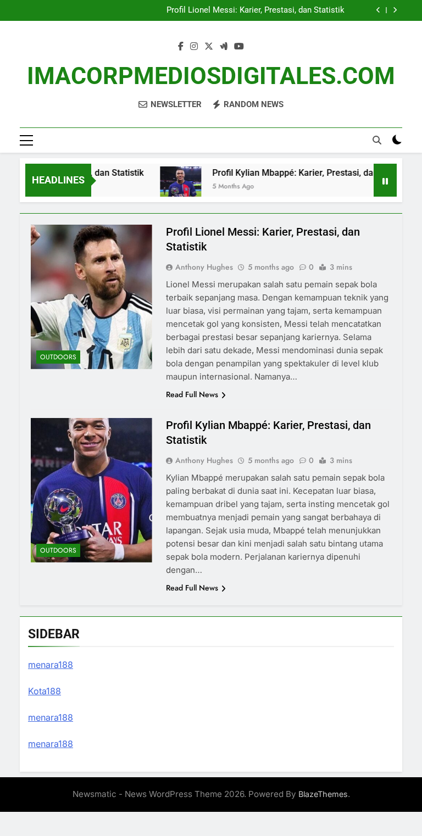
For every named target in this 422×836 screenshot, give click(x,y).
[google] (223, 46)
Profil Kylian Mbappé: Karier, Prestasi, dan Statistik (306, 173)
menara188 (50, 664)
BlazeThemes (323, 794)
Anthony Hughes (204, 266)
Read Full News (192, 394)
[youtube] (239, 46)
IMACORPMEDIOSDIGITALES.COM (211, 76)
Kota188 (44, 690)
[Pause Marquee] (385, 180)
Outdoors (58, 357)
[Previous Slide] (378, 10)
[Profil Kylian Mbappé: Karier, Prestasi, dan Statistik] (174, 187)
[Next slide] (394, 10)
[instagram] (194, 46)
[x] (208, 46)
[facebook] (181, 46)
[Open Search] (377, 140)
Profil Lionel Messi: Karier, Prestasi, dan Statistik (255, 10)
